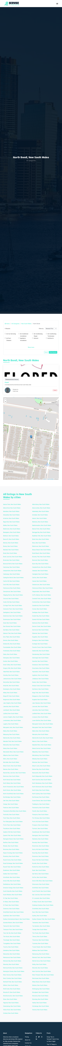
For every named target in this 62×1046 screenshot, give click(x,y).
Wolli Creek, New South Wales (11, 989)
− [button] (5, 402)
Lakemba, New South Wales (11, 706)
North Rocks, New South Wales (12, 790)
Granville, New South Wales (40, 661)
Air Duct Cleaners (8, 339)
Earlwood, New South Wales (40, 623)
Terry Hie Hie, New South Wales (12, 933)
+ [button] (5, 399)
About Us (27, 1040)
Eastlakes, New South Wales (11, 630)
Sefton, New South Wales (39, 877)
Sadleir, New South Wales (10, 874)
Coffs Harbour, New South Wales (41, 595)
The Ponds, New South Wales (40, 933)
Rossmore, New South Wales (40, 856)
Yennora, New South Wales (39, 1009)
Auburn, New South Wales (39, 518)
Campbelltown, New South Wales (41, 567)
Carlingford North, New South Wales (13, 577)
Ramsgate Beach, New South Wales (13, 839)
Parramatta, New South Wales (40, 807)
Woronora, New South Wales (40, 996)
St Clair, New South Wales (10, 898)
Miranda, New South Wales (39, 759)
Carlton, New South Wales (39, 577)
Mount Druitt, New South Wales (12, 766)
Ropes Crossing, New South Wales (13, 853)
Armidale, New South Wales (40, 515)
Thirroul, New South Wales (39, 936)
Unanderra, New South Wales (11, 950)
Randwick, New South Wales (40, 839)
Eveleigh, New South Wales (40, 644)
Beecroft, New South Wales (11, 539)
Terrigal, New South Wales (39, 929)
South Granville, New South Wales (12, 891)
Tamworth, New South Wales (11, 926)
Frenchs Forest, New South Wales (42, 647)
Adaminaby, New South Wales (40, 511)
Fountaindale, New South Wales (12, 647)
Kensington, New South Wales (11, 689)
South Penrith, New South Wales (41, 891)
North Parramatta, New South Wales (13, 786)
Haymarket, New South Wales (40, 671)
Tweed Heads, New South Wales (41, 947)
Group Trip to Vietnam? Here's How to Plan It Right (53, 1039)
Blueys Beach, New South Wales (41, 550)
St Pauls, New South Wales (11, 905)
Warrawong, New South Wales (40, 954)
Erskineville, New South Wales (11, 644)
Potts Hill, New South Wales (40, 821)
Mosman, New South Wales (40, 762)
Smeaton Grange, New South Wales (13, 888)
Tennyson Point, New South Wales (13, 929)
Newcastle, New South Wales (40, 773)
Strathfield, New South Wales (40, 908)
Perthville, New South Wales (11, 814)
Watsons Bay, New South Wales (12, 961)
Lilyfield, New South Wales (10, 713)
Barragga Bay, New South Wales (41, 532)
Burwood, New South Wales (40, 560)
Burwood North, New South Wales (12, 563)
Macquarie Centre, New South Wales (42, 724)
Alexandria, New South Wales (11, 515)
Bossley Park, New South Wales (41, 556)
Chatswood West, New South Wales (42, 588)
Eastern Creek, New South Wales (41, 626)
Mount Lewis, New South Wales (41, 766)
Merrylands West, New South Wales (13, 752)
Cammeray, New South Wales (11, 567)
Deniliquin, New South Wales (40, 612)
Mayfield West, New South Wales (41, 745)
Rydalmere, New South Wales (11, 870)
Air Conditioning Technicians (52, 335)
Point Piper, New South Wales (11, 818)
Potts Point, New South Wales (12, 825)
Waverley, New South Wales (11, 964)
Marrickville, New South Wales (11, 738)
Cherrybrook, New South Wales (12, 591)
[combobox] (51, 328)
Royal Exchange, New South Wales (13, 863)
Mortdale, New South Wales (11, 762)
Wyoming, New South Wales (40, 999)
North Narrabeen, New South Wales (42, 783)
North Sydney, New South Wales (41, 793)
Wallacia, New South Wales (40, 950)
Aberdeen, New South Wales (11, 511)
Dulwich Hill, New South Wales (40, 619)
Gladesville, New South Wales (40, 651)
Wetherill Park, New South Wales (12, 982)
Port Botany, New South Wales (41, 818)
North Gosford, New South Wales (41, 779)
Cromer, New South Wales (39, 609)
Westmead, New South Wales (40, 978)
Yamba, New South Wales (39, 1002)
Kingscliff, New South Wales (11, 696)
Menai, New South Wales (10, 748)
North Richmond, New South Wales (42, 786)
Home (8, 323)
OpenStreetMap (50, 479)
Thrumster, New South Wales (40, 940)
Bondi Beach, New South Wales (41, 553)
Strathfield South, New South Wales (13, 912)
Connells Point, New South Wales (41, 598)
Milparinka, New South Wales (40, 752)
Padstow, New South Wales (11, 807)
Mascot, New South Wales (39, 741)
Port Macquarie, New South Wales (13, 821)
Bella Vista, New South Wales (40, 539)
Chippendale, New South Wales (41, 591)
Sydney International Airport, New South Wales (16, 919)
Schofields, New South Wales (11, 877)
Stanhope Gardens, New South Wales (42, 905)
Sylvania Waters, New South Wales (13, 922)
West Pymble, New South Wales (12, 978)
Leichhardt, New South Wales (11, 710)
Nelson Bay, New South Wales (40, 769)
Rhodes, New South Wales (10, 846)
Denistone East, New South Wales (13, 616)
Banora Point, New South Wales (41, 529)
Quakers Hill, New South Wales (12, 832)
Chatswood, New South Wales (11, 588)
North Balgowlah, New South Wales (42, 776)
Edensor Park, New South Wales (12, 633)
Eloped (7, 382)
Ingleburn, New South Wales (40, 675)
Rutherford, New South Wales (40, 867)
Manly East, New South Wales (40, 731)
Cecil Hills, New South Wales (11, 584)
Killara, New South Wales (10, 692)
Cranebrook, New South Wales (40, 605)
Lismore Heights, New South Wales (13, 717)
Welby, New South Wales (39, 964)
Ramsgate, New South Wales (40, 835)
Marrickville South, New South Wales (42, 738)
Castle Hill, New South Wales (11, 581)
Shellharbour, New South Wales (12, 884)
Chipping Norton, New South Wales (13, 595)
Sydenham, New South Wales (11, 915)
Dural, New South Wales (10, 623)
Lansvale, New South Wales (40, 706)
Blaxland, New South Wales (11, 550)
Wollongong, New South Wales (41, 989)
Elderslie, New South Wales (40, 633)
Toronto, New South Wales (10, 947)
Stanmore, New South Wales (11, 908)
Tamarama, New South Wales (40, 922)
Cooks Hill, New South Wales (11, 602)
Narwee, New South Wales (10, 769)
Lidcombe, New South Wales (40, 710)
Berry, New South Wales (39, 543)
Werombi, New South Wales (40, 968)
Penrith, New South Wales (39, 811)
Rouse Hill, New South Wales (40, 860)
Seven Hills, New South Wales (11, 881)
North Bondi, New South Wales (12, 779)
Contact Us (28, 1043)
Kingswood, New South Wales (11, 699)
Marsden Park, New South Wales (12, 741)
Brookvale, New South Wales (11, 560)
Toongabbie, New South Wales (12, 943)
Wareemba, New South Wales (11, 954)
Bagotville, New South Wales (11, 522)
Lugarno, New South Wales (10, 724)
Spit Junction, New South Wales (41, 894)
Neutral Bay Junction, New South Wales (14, 773)
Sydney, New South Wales (39, 915)
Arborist (36, 338)
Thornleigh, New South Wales (11, 940)
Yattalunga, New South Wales (40, 1006)
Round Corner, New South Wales (12, 860)
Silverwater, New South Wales (40, 884)
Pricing (27, 1037)
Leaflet (44, 479)
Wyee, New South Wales (10, 999)
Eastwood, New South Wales (40, 630)
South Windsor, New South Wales (12, 894)
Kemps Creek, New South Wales (41, 685)
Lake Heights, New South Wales (12, 703)
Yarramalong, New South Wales (12, 1006)
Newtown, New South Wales (11, 776)
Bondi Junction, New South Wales (12, 556)
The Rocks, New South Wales (11, 936)
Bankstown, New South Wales (11, 529)
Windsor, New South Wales (39, 985)
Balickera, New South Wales (40, 522)
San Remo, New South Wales (40, 874)
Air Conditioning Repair (38, 335)
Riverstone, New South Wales (40, 846)
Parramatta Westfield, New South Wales (14, 811)
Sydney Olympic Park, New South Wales (43, 919)
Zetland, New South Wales (10, 1013)
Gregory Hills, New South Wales (12, 668)
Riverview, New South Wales (11, 849)
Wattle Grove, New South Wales (41, 961)
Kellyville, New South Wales (11, 685)
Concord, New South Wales (11, 598)
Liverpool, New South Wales (40, 717)
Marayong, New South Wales (11, 734)
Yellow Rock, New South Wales (12, 1009)
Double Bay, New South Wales (40, 616)
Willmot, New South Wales (10, 985)
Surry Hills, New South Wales (40, 912)
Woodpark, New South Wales (40, 992)
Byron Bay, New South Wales (40, 563)
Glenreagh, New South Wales (40, 658)
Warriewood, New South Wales (12, 957)
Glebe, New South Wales (10, 654)
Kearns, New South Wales (39, 682)
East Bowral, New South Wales (12, 626)
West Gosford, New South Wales (41, 971)
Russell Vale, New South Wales (12, 867)
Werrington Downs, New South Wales (13, 971)
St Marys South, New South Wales (42, 901)
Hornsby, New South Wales (10, 675)
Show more (31, 347)
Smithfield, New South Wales (40, 888)
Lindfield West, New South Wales (41, 713)
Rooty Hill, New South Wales (40, 849)
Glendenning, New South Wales (41, 654)
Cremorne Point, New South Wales (13, 609)
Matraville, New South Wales (11, 745)
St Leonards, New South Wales (41, 898)
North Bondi (17, 384)
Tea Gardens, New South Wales (41, 926)
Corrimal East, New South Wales (41, 602)
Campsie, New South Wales (40, 570)
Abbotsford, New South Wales (11, 508)
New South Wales (26, 323)
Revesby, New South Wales (40, 842)
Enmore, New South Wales (10, 640)
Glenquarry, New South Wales (11, 658)
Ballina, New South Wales (10, 525)
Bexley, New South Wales (10, 546)
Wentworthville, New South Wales (12, 968)
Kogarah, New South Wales (39, 699)
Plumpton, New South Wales (40, 814)
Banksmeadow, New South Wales (41, 525)
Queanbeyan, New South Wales (41, 832)
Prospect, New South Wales (40, 825)
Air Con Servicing (11, 334)
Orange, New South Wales (10, 804)
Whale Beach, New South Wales (41, 982)
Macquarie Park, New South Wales (42, 727)
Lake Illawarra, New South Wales (41, 703)
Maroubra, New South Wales (40, 734)
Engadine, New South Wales (40, 637)
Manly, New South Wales (10, 731)
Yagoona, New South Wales (11, 1002)
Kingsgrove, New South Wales (40, 696)
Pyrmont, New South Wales (40, 828)
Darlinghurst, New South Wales (12, 612)
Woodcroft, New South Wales (11, 992)
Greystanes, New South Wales (40, 668)
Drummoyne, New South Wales (12, 619)
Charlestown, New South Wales (41, 584)
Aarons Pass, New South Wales (12, 504)
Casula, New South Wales (39, 581)
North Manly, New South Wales (12, 783)
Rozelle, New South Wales (39, 863)
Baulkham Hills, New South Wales (41, 536)
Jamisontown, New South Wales (12, 678)
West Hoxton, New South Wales (12, 975)
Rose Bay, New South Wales (40, 853)
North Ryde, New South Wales (40, 790)
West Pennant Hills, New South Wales (43, 975)
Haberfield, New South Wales (11, 671)
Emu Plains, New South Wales (11, 637)
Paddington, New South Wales (40, 804)
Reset (46, 352)
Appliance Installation (23, 339)
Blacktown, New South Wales (40, 546)
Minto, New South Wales (10, 759)
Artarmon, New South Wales (11, 518)
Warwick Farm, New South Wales (41, 957)
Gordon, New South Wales (10, 661)
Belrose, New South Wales (10, 543)
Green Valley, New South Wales (12, 664)
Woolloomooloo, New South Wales (13, 996)
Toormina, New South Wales (40, 943)
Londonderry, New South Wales (12, 720)
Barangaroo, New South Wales (11, 532)
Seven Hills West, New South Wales (42, 881)
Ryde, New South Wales (39, 870)
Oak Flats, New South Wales (11, 800)
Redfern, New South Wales (10, 842)
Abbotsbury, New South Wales (40, 504)
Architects (51, 338)
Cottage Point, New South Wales (12, 605)
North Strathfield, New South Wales (13, 793)
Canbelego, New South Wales (11, 574)
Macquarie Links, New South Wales (13, 727)
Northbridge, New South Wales (12, 797)
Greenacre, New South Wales (40, 664)
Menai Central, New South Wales (41, 748)
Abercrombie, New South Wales (41, 508)
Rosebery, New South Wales (11, 856)
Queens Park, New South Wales (12, 835)
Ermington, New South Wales (40, 640)
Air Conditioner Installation (24, 335)
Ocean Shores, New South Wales (41, 800)
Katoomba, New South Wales (11, 682)
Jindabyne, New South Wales (40, 678)
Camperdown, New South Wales (12, 570)
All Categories (15, 323)
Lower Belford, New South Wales (41, 720)
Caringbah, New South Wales (40, 574)
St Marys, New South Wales (11, 901)
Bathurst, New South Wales (11, 536)
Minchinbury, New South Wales (40, 755)
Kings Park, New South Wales (40, 692)
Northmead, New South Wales (40, 797)
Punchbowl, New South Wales (11, 828)
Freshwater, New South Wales (11, 651)
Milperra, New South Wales (10, 755)
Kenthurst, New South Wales (40, 689)
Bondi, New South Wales (10, 553)
